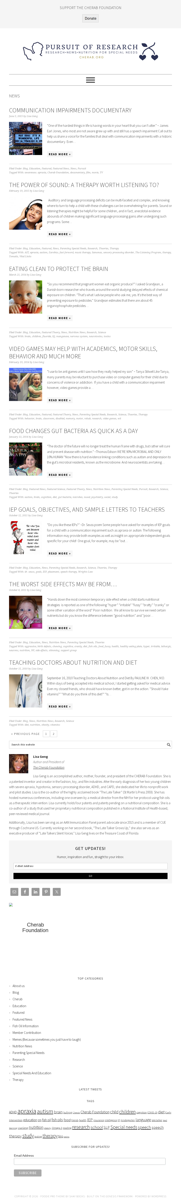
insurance (98, 1120)
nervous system (79, 336)
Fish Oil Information (26, 1026)
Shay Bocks (77, 1196)
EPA (39, 1120)
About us (19, 986)
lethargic (166, 646)
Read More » (60, 154)
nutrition (25, 650)
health (115, 646)
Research (93, 248)
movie (95, 172)
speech (144, 1127)
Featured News (61, 168)
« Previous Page (25, 734)
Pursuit (82, 168)
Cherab (18, 999)
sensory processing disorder (118, 252)
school (96, 1127)
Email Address (24, 1155)
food (100, 646)
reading (67, 1128)
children (36, 336)
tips (60, 1136)
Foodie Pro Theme (52, 1196)
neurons (13, 650)
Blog (25, 168)
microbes (78, 497)
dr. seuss (29, 571)
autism (43, 252)
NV (32, 650)
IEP (45, 571)
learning (13, 1128)
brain (28, 336)
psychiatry (97, 497)
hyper (146, 646)
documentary (77, 172)
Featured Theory (51, 332)
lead (165, 1120)
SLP (107, 1127)
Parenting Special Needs (73, 248)
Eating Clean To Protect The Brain (58, 269)
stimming (54, 650)
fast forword (67, 252)
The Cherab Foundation (48, 767)
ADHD (13, 1112)
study (115, 497)
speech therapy (68, 571)
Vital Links (25, 256)
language (143, 1119)
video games (109, 418)
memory (70, 418)
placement (53, 571)
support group (69, 650)
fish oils (93, 646)
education (30, 1120)
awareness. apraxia (35, 172)
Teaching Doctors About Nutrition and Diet (73, 662)
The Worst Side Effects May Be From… (63, 584)
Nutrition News (76, 332)
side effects (41, 650)
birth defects (44, 646)
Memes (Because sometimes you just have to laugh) (47, 1039)
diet (55, 497)
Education (34, 168)
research (97, 418)
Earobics (53, 252)
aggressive (30, 646)
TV (101, 172)
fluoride (46, 336)
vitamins (55, 724)
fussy (107, 646)
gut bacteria (64, 497)
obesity (45, 724)
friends (74, 1120)
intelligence (111, 1120)
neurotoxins (95, 336)
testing (38, 1136)
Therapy (114, 248)
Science (102, 332)
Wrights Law (85, 571)
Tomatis (13, 256)
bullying (67, 1112)
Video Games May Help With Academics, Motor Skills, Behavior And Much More (83, 352)
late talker (157, 1120)
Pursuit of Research (90, 49)
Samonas (97, 252)
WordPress (158, 1196)
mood (87, 497)
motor (79, 418)
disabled (60, 418)
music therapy (82, 252)
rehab (87, 418)
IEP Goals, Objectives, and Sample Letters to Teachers (87, 509)
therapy (166, 252)
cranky (78, 646)
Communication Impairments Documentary (70, 110)
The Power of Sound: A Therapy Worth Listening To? (84, 185)
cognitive (68, 646)
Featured (46, 168)
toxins (107, 336)
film (88, 172)
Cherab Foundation (58, 172)
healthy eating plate (131, 646)
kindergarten (128, 1120)
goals (38, 571)
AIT (27, 252)
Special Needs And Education (32, 1073)
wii (119, 418)
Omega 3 (57, 1128)
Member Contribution (27, 1033)
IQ (53, 336)
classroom (48, 418)
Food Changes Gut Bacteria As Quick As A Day (73, 431)
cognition (46, 497)
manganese (62, 336)
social (107, 497)
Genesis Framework (119, 1196)
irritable (155, 646)
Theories (103, 248)
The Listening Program (148, 252)
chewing (57, 646)
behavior (29, 418)
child (114, 1111)
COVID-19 (152, 1112)
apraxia (34, 252)
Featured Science (56, 489)
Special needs (123, 1127)
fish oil (46, 1120)
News (73, 168)
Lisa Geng (23, 1127)
